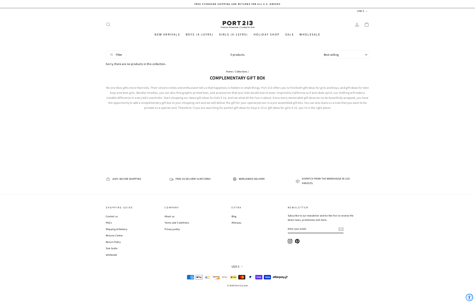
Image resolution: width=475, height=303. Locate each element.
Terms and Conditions (177, 222)
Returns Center (114, 235)
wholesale (111, 255)
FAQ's (109, 222)
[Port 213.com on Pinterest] (297, 241)
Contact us (112, 216)
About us (169, 216)
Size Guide (111, 248)
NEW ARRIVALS (167, 34)
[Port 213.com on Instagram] (290, 241)
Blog (234, 216)
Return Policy (113, 242)
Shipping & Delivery (116, 229)
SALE (289, 34)
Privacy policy (172, 229)
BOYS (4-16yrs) (200, 34)
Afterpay (236, 222)
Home (229, 71)
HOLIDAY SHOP (267, 34)
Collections (241, 71)
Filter (118, 55)
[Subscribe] (341, 229)
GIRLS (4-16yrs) (233, 34)
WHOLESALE (309, 34)
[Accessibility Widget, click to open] (469, 297)
